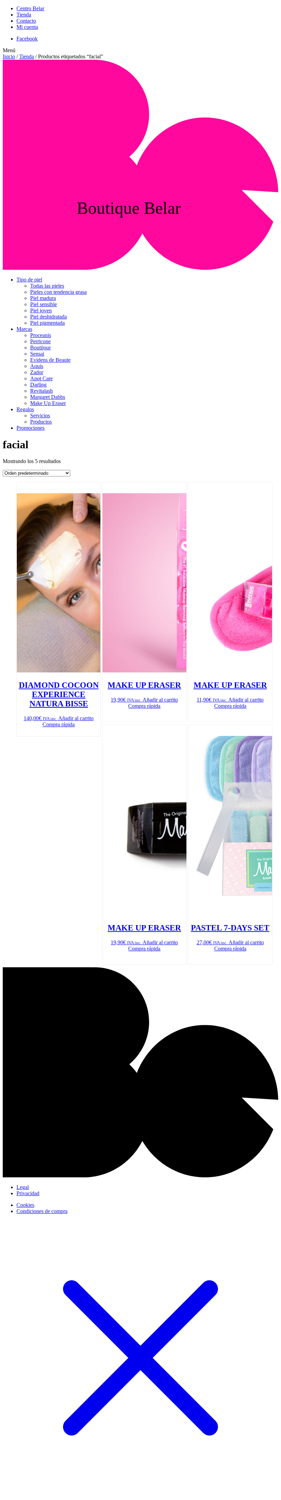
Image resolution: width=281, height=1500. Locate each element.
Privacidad (27, 1193)
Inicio (9, 56)
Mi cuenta (27, 27)
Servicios (40, 415)
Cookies (25, 1205)
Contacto (26, 21)
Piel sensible (43, 304)
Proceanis (40, 335)
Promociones (30, 428)
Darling (38, 385)
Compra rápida (58, 724)
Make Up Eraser (48, 403)
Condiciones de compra (42, 1211)
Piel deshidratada (48, 317)
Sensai (37, 354)
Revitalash (41, 391)
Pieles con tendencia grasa (58, 292)
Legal (22, 1187)
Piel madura (43, 298)
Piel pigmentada (47, 323)
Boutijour (40, 347)
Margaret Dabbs (47, 397)
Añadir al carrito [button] (76, 718)
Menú (9, 50)
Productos (41, 422)
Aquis (36, 366)
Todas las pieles (47, 286)
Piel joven (41, 310)
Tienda (23, 15)
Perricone (40, 341)
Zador (36, 372)
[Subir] (140, 1175)
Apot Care (41, 378)
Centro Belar (30, 8)
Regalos (25, 409)
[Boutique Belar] (140, 268)
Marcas (24, 329)
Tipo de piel (29, 279)
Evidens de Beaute (50, 360)
